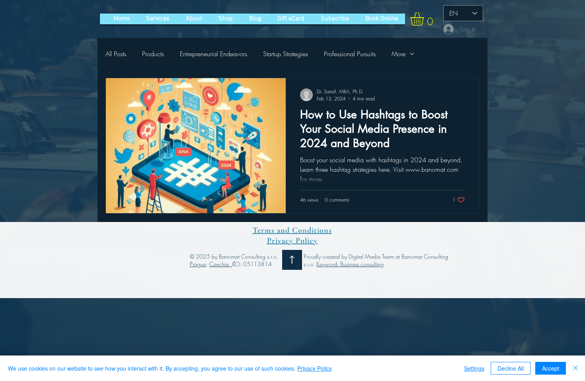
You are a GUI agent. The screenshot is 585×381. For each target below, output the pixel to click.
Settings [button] (474, 368)
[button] (425, 19)
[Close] (575, 368)
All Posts (115, 53)
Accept (550, 368)
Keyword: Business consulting (350, 264)
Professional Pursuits (350, 53)
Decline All (510, 368)
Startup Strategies (285, 53)
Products (153, 53)
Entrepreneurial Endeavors (213, 53)
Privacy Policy (314, 368)
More (399, 53)
